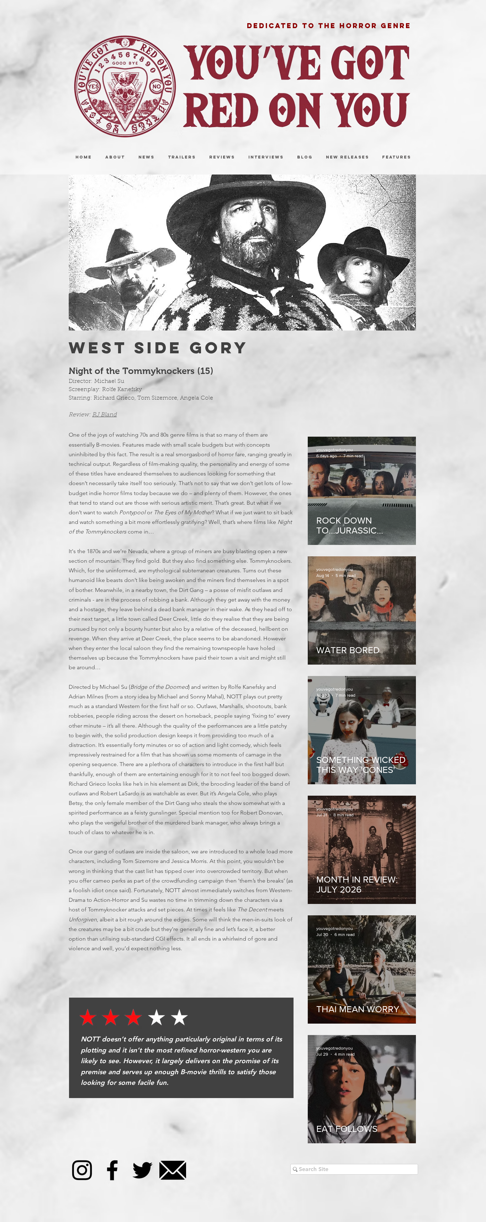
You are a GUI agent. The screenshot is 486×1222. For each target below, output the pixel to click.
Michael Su (109, 381)
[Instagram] (82, 1170)
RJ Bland (104, 415)
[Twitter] (142, 1170)
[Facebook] (112, 1170)
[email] (172, 1170)
